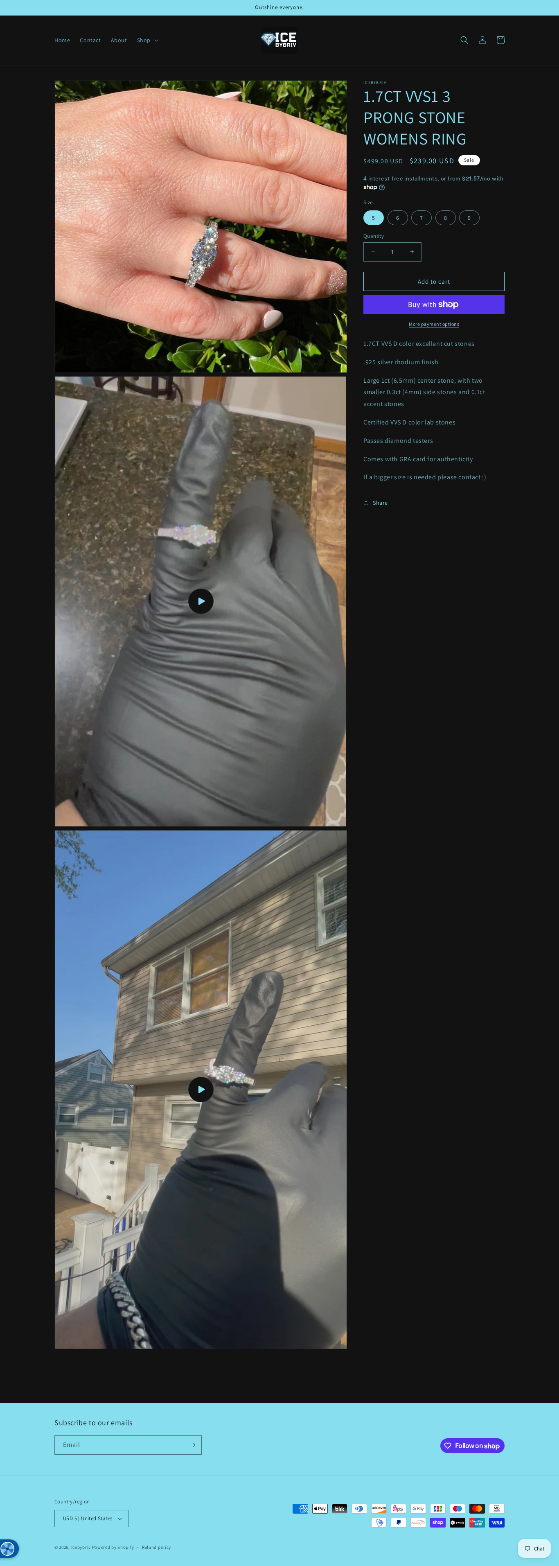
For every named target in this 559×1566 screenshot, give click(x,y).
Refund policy (156, 1547)
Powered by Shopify (113, 1547)
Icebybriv (81, 1547)
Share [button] (380, 502)
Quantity (373, 235)
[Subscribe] (192, 1445)
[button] (147, 40)
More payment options (434, 324)
